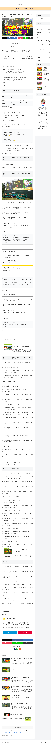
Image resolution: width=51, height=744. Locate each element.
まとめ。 (5, 85)
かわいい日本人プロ (5, 611)
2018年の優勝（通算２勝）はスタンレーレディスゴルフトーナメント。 (18, 75)
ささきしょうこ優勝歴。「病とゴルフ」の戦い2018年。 (14, 71)
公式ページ (25, 632)
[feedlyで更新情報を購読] (17, 649)
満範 (43, 105)
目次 (16, 64)
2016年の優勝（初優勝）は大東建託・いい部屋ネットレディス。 (16, 77)
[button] (30, 38)
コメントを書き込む (17, 727)
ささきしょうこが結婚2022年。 (10, 67)
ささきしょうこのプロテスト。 (9, 82)
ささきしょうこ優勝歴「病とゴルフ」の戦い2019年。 (13, 69)
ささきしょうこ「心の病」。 (10, 80)
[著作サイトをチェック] (15, 649)
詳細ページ (10, 632)
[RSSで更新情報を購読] (20, 649)
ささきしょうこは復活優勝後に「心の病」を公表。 (13, 79)
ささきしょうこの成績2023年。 (9, 66)
